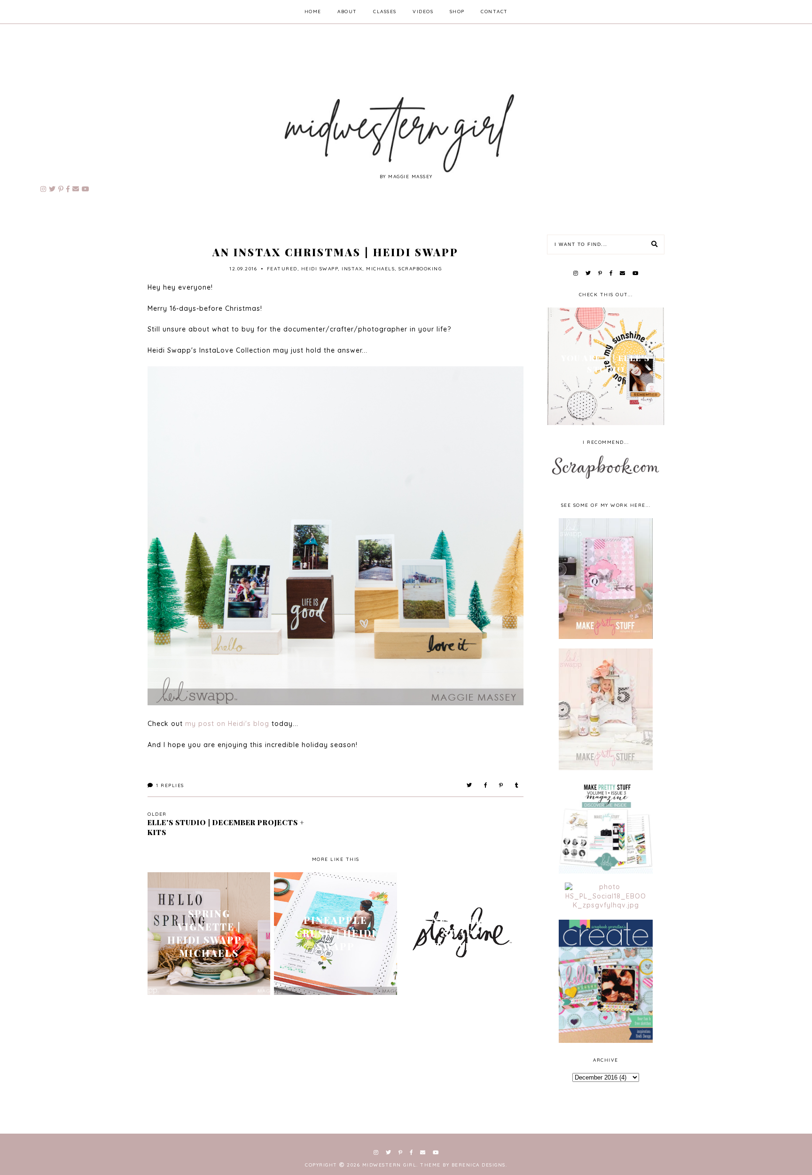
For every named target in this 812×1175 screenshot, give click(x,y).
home (312, 11)
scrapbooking (420, 269)
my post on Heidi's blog (227, 723)
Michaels (380, 269)
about (347, 11)
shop (457, 11)
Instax (352, 269)
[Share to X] (470, 785)
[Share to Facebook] (486, 785)
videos (423, 11)
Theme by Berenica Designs (463, 1165)
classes (385, 11)
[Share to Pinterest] (501, 785)
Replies (170, 785)
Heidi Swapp (319, 269)
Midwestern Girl (389, 1165)
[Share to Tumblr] (517, 785)
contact (494, 11)
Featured (282, 269)
